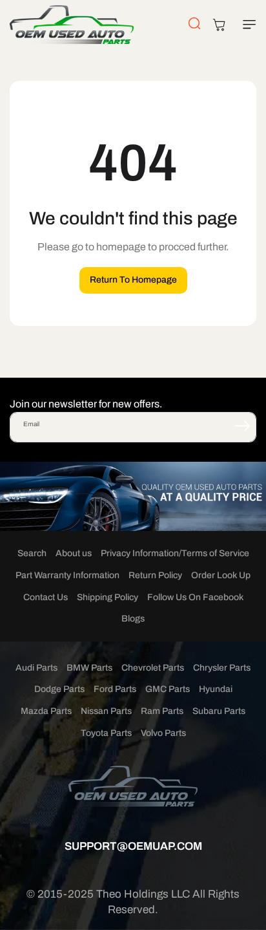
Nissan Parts (106, 711)
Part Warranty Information (67, 575)
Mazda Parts (46, 711)
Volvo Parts (163, 733)
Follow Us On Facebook (195, 597)
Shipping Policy (107, 597)
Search (31, 553)
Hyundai (215, 689)
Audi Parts (36, 668)
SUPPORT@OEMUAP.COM (133, 846)
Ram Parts (162, 711)
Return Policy (155, 575)
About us (74, 553)
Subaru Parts (218, 711)
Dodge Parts (59, 689)
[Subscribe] (242, 426)
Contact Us (45, 597)
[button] (246, 24)
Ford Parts (115, 689)
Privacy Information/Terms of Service (175, 553)
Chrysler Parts (222, 668)
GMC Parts (167, 689)
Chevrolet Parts (152, 668)
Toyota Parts (106, 733)
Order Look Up (221, 575)
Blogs (133, 618)
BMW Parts (89, 668)
